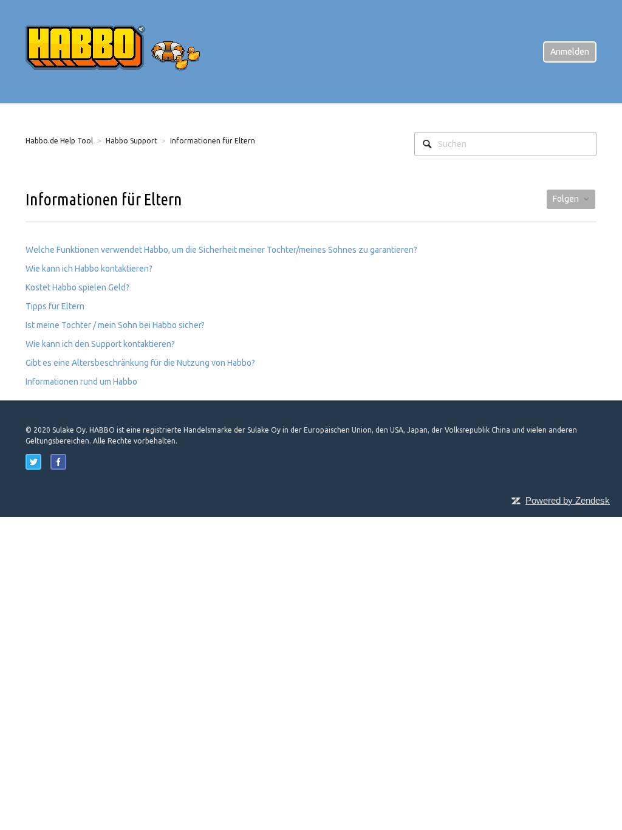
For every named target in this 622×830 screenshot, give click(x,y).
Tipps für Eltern (55, 306)
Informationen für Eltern (212, 141)
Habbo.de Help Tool (59, 141)
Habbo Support (131, 141)
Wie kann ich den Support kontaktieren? (100, 344)
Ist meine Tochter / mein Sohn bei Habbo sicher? (115, 325)
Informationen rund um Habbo (81, 381)
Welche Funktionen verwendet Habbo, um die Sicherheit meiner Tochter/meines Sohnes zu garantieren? (221, 250)
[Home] (123, 51)
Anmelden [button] (569, 52)
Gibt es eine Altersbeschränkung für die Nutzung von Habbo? (140, 363)
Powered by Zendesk (567, 500)
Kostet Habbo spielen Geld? (77, 287)
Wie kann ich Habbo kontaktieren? (89, 268)
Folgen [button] (566, 199)
